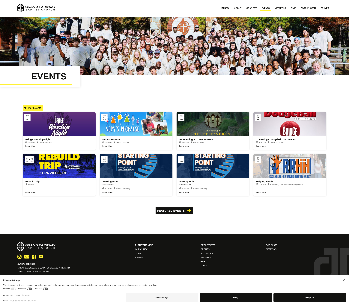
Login (204, 265)
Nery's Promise (111, 139)
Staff (138, 253)
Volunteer (207, 253)
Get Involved (208, 245)
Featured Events (171, 210)
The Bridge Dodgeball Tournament (276, 139)
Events (265, 8)
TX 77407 (47, 272)
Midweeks (280, 8)
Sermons (271, 249)
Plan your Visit (144, 245)
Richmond (37, 272)
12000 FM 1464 (24, 272)
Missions (206, 257)
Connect (251, 8)
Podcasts (271, 245)
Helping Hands (264, 181)
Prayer (325, 8)
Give (293, 8)
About (237, 8)
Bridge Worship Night (38, 139)
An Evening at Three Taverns (196, 139)
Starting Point (110, 181)
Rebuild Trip (32, 181)
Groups (205, 249)
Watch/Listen (308, 8)
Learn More (30, 146)
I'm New (225, 8)
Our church (142, 249)
